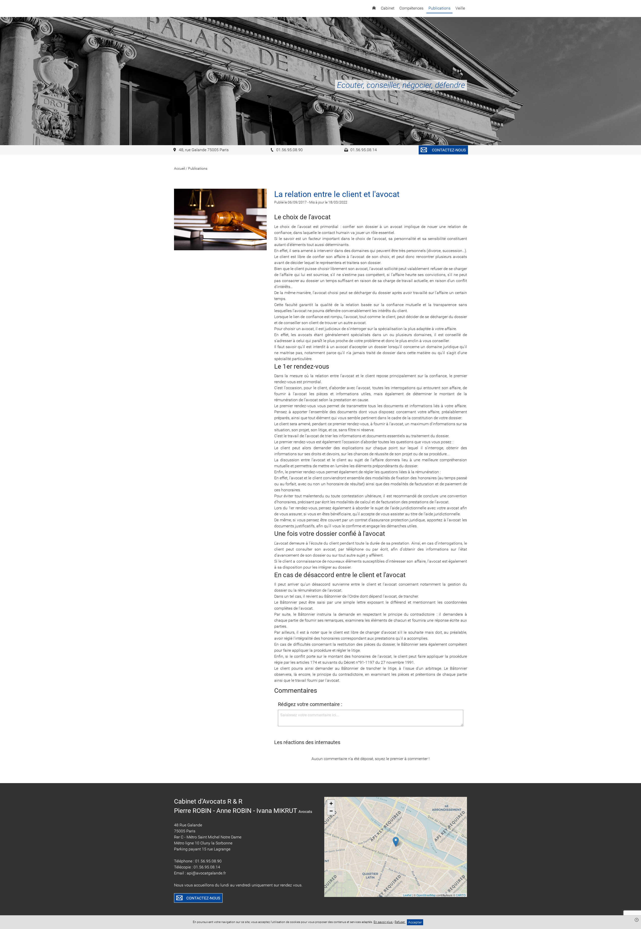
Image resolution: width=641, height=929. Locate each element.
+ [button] (331, 803)
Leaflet (407, 895)
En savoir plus (383, 922)
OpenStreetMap (426, 895)
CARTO (461, 895)
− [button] (331, 811)
